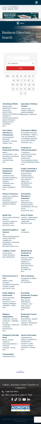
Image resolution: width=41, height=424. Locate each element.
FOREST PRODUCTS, (28, 110)
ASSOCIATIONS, (26, 173)
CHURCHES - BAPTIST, (10, 319)
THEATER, (14, 141)
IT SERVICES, (25, 152)
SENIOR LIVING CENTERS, (7, 281)
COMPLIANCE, (7, 244)
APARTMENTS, (26, 302)
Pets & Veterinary (27, 276)
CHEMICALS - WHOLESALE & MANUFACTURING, (27, 263)
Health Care (6, 215)
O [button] (21, 85)
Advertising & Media (10, 104)
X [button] (33, 89)
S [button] (13, 89)
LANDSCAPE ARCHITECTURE (26, 222)
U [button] (20, 89)
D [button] (25, 76)
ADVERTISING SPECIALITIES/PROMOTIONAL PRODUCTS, (12, 114)
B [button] (17, 76)
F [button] (33, 76)
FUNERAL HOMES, (8, 286)
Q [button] (29, 85)
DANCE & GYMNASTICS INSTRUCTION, (29, 340)
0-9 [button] (7, 76)
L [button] (32, 80)
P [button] (25, 85)
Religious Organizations (7, 315)
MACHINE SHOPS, (8, 246)
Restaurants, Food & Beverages (29, 315)
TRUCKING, (25, 142)
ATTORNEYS (25, 232)
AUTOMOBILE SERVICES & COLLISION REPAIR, (29, 139)
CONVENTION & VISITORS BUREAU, (27, 176)
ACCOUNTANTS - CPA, (9, 154)
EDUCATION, (25, 210)
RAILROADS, (6, 299)
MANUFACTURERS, (27, 258)
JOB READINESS (26, 187)
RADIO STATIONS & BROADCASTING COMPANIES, (8, 122)
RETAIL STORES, (8, 340)
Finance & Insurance (10, 194)
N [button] (17, 85)
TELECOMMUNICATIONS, (29, 160)
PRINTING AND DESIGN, (10, 118)
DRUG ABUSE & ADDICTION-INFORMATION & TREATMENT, (26, 182)
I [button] (21, 80)
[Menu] (36, 2)
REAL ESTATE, (25, 300)
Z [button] (25, 93)
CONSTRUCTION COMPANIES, (8, 184)
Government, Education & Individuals (26, 196)
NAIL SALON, (6, 288)
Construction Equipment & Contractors (7, 171)
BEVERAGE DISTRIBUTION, (26, 268)
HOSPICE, (5, 219)
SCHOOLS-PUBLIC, (27, 205)
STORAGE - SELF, (27, 304)
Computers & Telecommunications (29, 149)
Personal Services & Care (10, 277)
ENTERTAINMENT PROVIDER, (8, 138)
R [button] (33, 85)
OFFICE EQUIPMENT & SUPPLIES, (10, 345)
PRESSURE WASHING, (28, 219)
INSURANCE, (6, 200)
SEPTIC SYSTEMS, (8, 298)
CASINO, (5, 143)
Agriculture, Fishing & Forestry (29, 105)
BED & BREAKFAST (8, 257)
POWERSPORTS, (26, 337)
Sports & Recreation (28, 335)
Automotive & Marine (29, 130)
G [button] (13, 80)
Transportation (8, 354)
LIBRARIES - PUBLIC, (9, 305)
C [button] (21, 76)
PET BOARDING (26, 282)
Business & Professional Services (10, 149)
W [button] (29, 89)
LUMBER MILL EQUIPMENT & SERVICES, (11, 241)
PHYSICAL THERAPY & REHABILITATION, (9, 222)
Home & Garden (27, 215)
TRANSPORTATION (8, 356)
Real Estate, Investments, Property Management (29, 295)
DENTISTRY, (6, 225)
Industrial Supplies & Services (10, 231)
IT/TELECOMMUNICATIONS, (30, 162)
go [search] (21, 68)
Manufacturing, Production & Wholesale (26, 253)
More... (4, 126)
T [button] (16, 89)
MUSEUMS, (6, 141)
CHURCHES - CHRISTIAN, (10, 325)
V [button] (24, 89)
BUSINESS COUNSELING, (10, 156)
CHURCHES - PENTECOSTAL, (7, 328)
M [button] (13, 85)
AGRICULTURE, (26, 108)
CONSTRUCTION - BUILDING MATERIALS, (10, 176)
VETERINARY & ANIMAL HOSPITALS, (28, 279)
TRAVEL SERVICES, (8, 255)
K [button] (28, 80)
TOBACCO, (6, 342)
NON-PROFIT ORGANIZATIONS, (27, 202)
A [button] (13, 76)
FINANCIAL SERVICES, (9, 202)
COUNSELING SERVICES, (10, 284)
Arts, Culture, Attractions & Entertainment (7, 133)
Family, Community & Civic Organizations (29, 170)
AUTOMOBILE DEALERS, (29, 132)
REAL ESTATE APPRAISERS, (25, 307)
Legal (23, 230)
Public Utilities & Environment (8, 294)
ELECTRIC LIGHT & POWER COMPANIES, (9, 302)
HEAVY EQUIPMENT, (9, 187)
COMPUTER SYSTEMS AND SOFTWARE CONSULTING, (28, 156)
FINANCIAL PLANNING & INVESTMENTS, (10, 197)
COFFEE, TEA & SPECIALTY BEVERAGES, (29, 322)
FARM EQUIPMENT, (27, 112)
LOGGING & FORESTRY (29, 114)
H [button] (17, 80)
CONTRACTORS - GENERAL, (8, 180)
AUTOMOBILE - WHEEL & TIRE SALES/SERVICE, (29, 135)
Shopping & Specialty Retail (10, 336)
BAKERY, (35, 319)
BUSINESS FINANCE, (9, 204)
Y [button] (21, 93)
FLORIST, (24, 217)
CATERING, (24, 325)
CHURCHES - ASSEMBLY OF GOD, (10, 322)
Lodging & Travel (8, 251)
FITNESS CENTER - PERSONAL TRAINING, (28, 346)
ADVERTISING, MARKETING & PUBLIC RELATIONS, (9, 108)
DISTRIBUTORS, (26, 260)
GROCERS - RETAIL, (9, 348)
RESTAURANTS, (26, 319)
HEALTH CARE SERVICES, (11, 217)
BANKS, (4, 152)
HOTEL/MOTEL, (7, 253)
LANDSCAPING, (33, 217)
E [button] (29, 76)
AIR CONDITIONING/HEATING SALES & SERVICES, (10, 236)
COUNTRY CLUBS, (27, 343)
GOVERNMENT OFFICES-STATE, (29, 207)
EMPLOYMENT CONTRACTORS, (8, 159)
